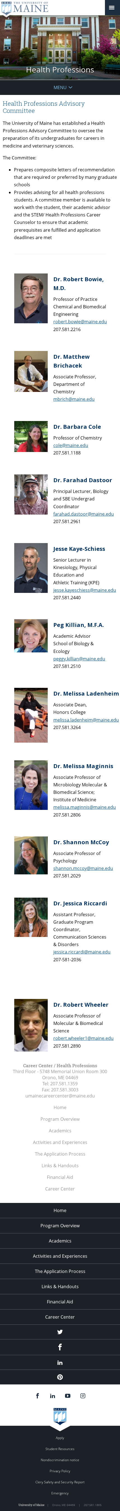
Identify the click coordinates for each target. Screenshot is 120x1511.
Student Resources (60, 1449)
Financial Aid (60, 1177)
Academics (60, 1131)
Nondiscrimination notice (60, 1460)
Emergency (60, 1493)
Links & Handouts (60, 1166)
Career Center (60, 1189)
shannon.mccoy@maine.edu (83, 868)
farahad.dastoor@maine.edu (83, 514)
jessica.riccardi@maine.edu (82, 952)
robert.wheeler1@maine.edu (83, 1038)
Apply (60, 1437)
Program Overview (60, 1119)
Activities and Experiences (60, 1142)
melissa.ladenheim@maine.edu (86, 720)
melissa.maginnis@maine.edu (84, 807)
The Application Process (60, 1154)
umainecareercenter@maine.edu (60, 1096)
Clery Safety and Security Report (60, 1482)
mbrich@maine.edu (74, 399)
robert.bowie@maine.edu (80, 322)
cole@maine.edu (70, 445)
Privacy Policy (60, 1471)
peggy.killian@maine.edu (79, 659)
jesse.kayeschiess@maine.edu (84, 590)
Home (60, 1107)
